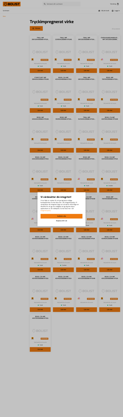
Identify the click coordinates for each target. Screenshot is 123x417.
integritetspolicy (46, 211)
